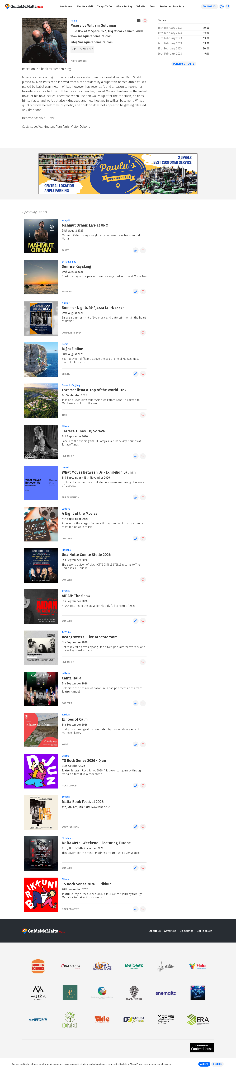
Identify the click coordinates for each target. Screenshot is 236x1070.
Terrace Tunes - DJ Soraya (83, 431)
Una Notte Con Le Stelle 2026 (86, 554)
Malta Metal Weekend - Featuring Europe (96, 843)
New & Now (66, 6)
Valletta (140, 6)
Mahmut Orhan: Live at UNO (85, 225)
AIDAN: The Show (76, 596)
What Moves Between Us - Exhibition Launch (99, 472)
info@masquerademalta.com (91, 42)
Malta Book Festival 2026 (83, 802)
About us (155, 931)
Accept (204, 1064)
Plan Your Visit (85, 6)
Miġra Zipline (72, 349)
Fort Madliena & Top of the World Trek (94, 390)
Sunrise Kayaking (76, 266)
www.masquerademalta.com (91, 36)
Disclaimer (186, 931)
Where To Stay (124, 6)
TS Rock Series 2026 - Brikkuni (87, 884)
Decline (217, 1064)
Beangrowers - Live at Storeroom (89, 637)
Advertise (170, 931)
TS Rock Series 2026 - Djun (84, 760)
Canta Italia (71, 678)
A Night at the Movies (79, 513)
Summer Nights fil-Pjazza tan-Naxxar (93, 307)
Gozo (152, 6)
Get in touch (204, 931)
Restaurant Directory (172, 6)
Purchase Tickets (183, 63)
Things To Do (104, 6)
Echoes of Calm (75, 719)
